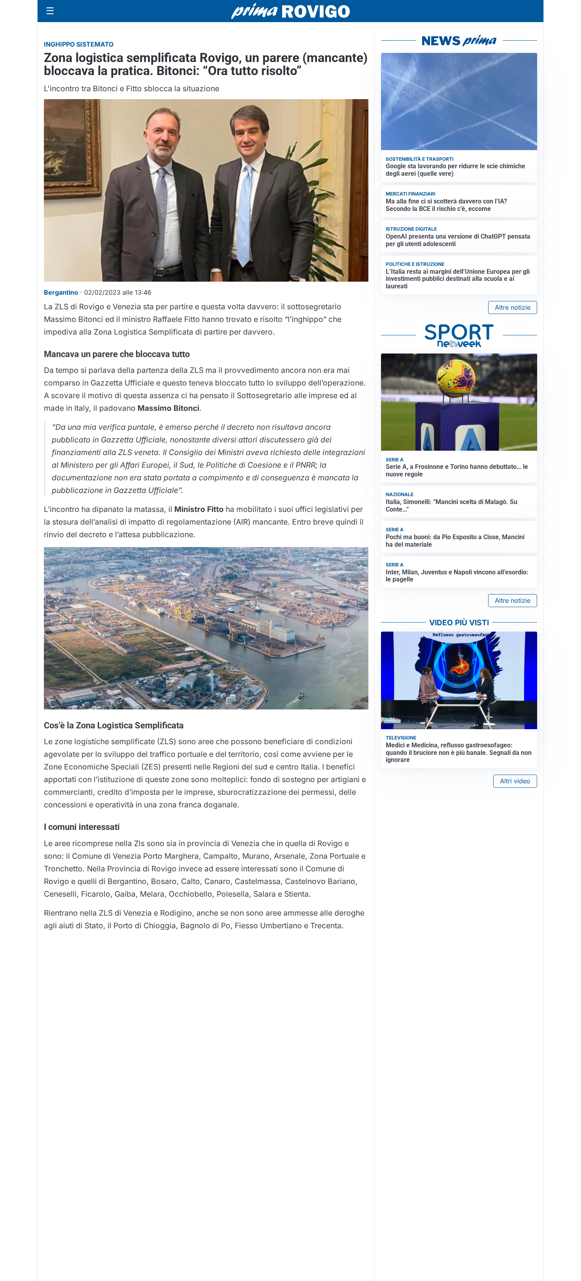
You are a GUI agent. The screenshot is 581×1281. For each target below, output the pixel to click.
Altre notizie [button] (512, 307)
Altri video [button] (515, 781)
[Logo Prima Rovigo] (290, 11)
